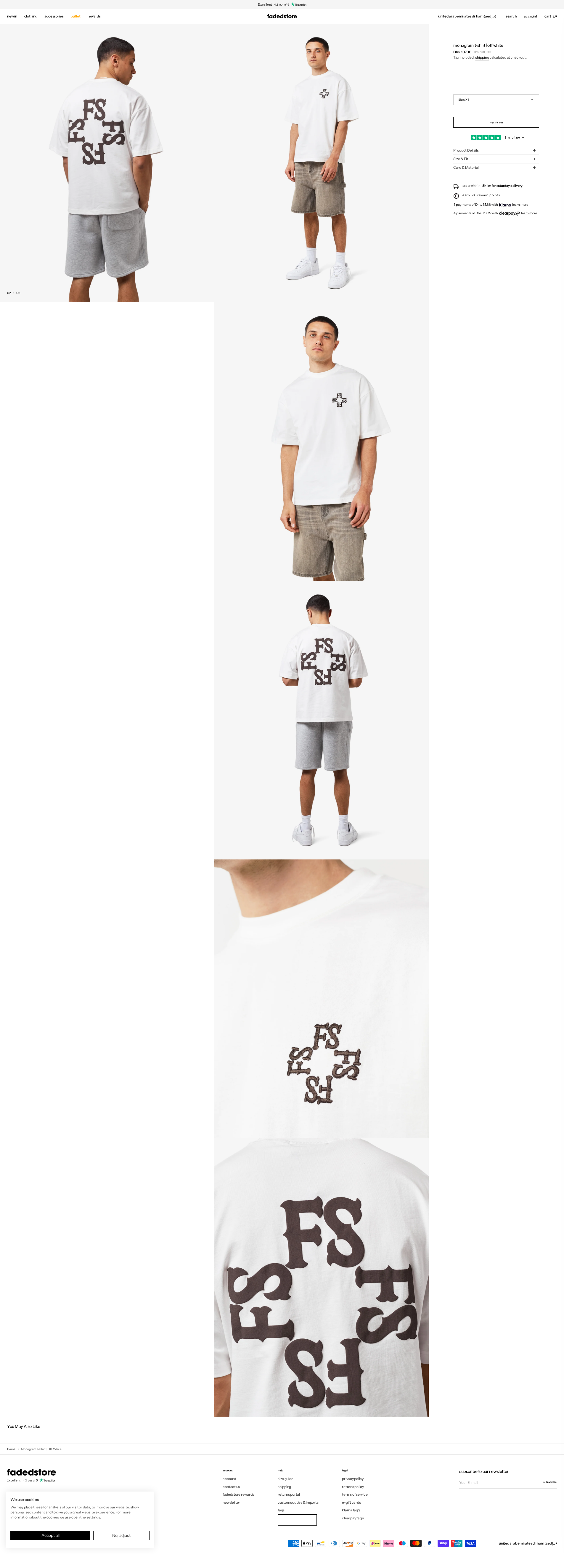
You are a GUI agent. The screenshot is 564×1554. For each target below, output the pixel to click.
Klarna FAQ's (351, 1510)
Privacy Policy (353, 1479)
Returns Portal (289, 1494)
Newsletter (231, 1502)
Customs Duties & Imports (298, 1502)
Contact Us (231, 1486)
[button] (467, 16)
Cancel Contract (297, 1520)
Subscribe (550, 1482)
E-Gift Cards (351, 1502)
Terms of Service (354, 1494)
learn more (520, 205)
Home (11, 1449)
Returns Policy (353, 1486)
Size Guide (285, 1479)
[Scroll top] (555, 1545)
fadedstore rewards (238, 1494)
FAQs (281, 1510)
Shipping (482, 57)
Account (229, 1479)
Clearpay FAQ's (353, 1518)
